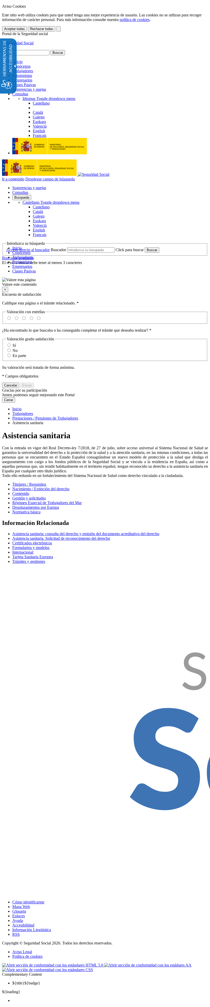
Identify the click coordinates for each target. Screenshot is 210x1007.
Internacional (22, 552)
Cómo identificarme (28, 902)
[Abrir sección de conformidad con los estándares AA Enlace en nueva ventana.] (148, 965)
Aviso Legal (22, 952)
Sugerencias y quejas (29, 89)
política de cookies (135, 19)
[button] (105, 282)
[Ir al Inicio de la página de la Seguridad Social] (18, 43)
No (15, 350)
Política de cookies (27, 956)
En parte (19, 355)
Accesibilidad (23, 925)
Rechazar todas (41, 29)
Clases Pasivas (24, 85)
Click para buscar (130, 250)
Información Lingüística (31, 930)
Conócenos (21, 66)
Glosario (19, 911)
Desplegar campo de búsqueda (50, 179)
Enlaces (18, 916)
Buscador (58, 250)
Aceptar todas (14, 29)
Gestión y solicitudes (29, 498)
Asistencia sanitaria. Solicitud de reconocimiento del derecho (61, 538)
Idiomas (49, 98)
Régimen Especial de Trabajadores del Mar (47, 503)
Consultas (20, 94)
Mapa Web (21, 906)
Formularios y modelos (30, 547)
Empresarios (22, 80)
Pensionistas (22, 75)
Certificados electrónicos (32, 543)
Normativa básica (26, 512)
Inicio (17, 61)
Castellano (51, 202)
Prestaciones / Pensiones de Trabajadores (45, 418)
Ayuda (17, 920)
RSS (16, 934)
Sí (14, 345)
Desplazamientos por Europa (35, 507)
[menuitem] (110, 1000)
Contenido (20, 493)
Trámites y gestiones (28, 561)
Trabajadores (22, 71)
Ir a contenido (13, 179)
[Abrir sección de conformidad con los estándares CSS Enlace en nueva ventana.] (47, 970)
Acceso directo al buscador (28, 250)
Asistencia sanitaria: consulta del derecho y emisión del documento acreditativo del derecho (85, 534)
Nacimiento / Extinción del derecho (40, 489)
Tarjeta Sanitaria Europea (32, 557)
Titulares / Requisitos (29, 484)
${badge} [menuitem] (26, 983)
